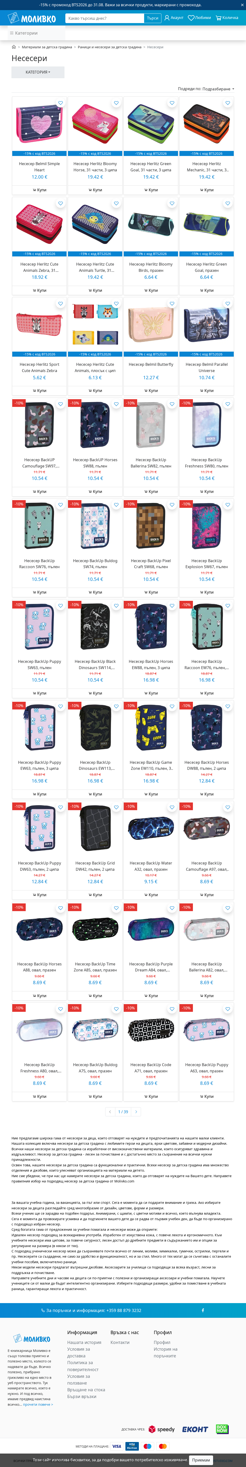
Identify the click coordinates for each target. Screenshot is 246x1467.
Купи (41, 190)
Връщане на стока (86, 1389)
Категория (36, 72)
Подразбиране (217, 89)
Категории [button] (26, 33)
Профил (162, 1342)
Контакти (120, 1342)
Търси (152, 18)
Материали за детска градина (47, 47)
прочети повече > (38, 1404)
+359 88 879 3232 (123, 1310)
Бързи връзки (81, 1396)
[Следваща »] (136, 1111)
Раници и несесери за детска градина (109, 47)
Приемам (201, 1460)
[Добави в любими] (60, 102)
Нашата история (84, 1342)
